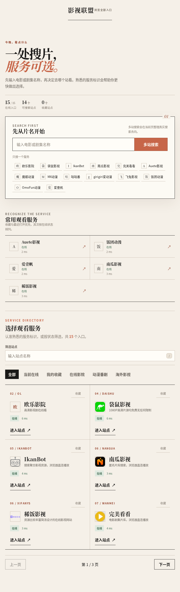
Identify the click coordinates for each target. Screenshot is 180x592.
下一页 (164, 564)
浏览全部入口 (103, 10)
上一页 (15, 564)
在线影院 (77, 374)
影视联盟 (81, 10)
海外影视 (123, 374)
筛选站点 (11, 346)
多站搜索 (150, 144)
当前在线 (31, 374)
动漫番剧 (100, 374)
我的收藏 (54, 374)
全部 (12, 374)
